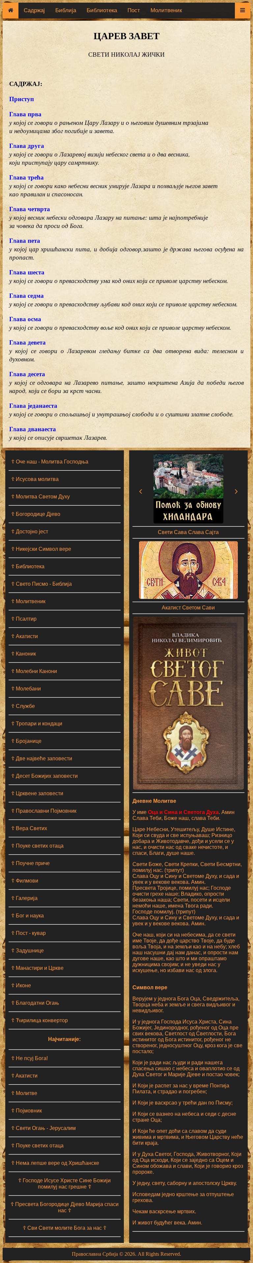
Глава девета (27, 342)
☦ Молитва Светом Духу (40, 496)
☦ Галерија (24, 898)
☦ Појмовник (26, 1110)
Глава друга (26, 145)
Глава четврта (29, 208)
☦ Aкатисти (24, 1076)
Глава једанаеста (33, 405)
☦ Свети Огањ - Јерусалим (43, 1128)
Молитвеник (166, 10)
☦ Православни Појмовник (43, 811)
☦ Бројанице (26, 741)
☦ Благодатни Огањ (35, 1003)
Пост (133, 10)
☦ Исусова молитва (35, 479)
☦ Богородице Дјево (35, 514)
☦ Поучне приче (30, 863)
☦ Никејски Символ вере (41, 549)
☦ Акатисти (24, 636)
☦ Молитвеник (28, 601)
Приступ (21, 98)
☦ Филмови (24, 881)
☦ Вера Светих (29, 828)
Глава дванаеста (32, 428)
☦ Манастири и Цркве (37, 968)
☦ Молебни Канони (34, 671)
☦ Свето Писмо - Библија (41, 584)
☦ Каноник (23, 654)
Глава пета (24, 240)
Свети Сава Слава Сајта (188, 532)
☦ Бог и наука (27, 915)
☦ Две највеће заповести (41, 758)
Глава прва (25, 113)
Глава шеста (26, 271)
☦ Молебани (26, 688)
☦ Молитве (24, 1093)
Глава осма (25, 318)
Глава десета (27, 373)
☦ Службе (23, 706)
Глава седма (26, 295)
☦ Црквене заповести (37, 793)
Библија (65, 10)
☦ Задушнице (27, 950)
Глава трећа (26, 177)
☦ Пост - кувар (28, 933)
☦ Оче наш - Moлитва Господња (49, 461)
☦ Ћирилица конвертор (39, 1020)
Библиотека (102, 10)
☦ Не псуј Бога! (29, 1058)
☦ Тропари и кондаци (36, 723)
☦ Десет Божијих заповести (44, 776)
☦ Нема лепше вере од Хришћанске (55, 1163)
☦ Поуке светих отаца (37, 846)
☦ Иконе (21, 985)
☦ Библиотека (27, 566)
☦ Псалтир (24, 619)
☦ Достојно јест (29, 531)
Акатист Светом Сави (188, 607)
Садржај (34, 10)
